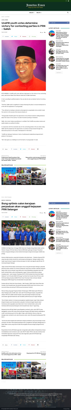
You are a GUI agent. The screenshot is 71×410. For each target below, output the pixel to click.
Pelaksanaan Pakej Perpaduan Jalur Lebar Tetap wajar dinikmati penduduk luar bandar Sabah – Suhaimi (11, 159)
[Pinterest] (37, 401)
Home (3, 16)
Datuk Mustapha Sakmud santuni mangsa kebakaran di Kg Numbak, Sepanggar (23, 181)
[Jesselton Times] (35, 6)
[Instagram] (30, 401)
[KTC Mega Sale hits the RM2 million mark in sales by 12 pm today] (38, 176)
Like (68, 22)
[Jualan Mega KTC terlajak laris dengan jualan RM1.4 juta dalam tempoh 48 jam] (52, 59)
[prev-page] (2, 187)
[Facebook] (66, 1)
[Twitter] (68, 1)
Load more (58, 72)
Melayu (38, 12)
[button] (67, 12)
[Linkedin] (33, 401)
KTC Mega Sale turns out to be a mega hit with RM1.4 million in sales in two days (62, 67)
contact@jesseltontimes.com (38, 397)
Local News (7, 16)
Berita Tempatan (23, 178)
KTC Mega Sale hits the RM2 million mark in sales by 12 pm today (38, 182)
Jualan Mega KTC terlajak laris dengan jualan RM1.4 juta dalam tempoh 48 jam (62, 60)
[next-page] (4, 187)
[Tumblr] (41, 401)
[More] (37, 149)
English (31, 12)
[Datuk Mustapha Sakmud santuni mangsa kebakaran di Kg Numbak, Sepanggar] (23, 176)
